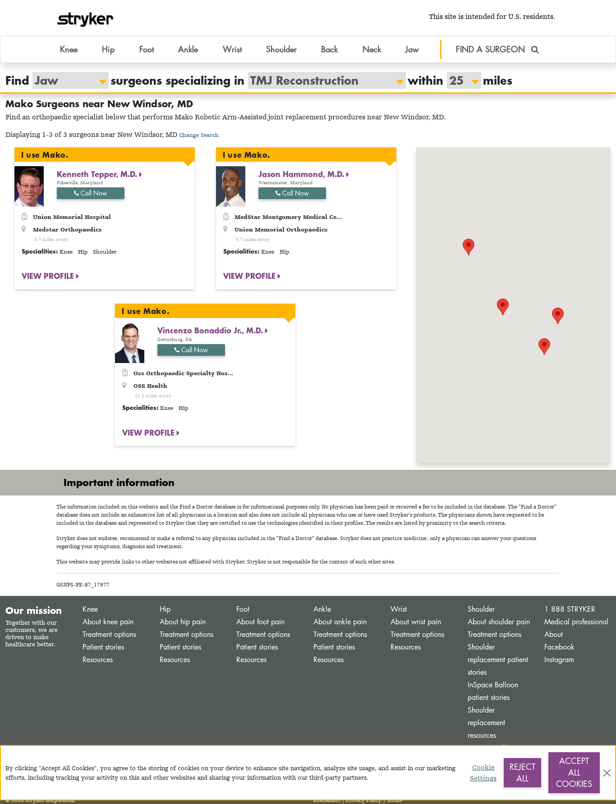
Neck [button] (372, 49)
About (553, 634)
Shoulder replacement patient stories (498, 659)
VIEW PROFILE (49, 276)
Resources (98, 659)
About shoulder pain (499, 622)
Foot (242, 609)
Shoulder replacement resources (486, 722)
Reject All (522, 772)
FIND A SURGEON (492, 49)
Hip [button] (108, 49)
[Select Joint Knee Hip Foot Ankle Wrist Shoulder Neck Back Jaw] (66, 80)
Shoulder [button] (281, 49)
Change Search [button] (199, 135)
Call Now (93, 193)
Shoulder (481, 609)
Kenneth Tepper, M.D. (98, 174)
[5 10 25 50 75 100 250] (459, 80)
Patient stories (103, 647)
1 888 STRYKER (569, 609)
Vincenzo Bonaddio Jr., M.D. (211, 330)
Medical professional (576, 622)
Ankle (322, 609)
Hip (165, 609)
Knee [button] (69, 49)
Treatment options (109, 634)
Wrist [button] (232, 49)
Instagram (559, 659)
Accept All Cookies (574, 772)
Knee (90, 609)
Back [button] (329, 49)
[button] (544, 346)
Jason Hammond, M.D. (302, 174)
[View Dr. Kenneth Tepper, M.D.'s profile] (29, 186)
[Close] (607, 773)
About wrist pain (416, 622)
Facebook (559, 647)
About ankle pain (340, 622)
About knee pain (108, 622)
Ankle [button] (188, 49)
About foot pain (260, 622)
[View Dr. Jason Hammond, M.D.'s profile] (230, 186)
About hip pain (183, 622)
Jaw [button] (412, 49)
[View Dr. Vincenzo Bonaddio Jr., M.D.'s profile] (129, 342)
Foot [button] (146, 49)
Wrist (399, 609)
